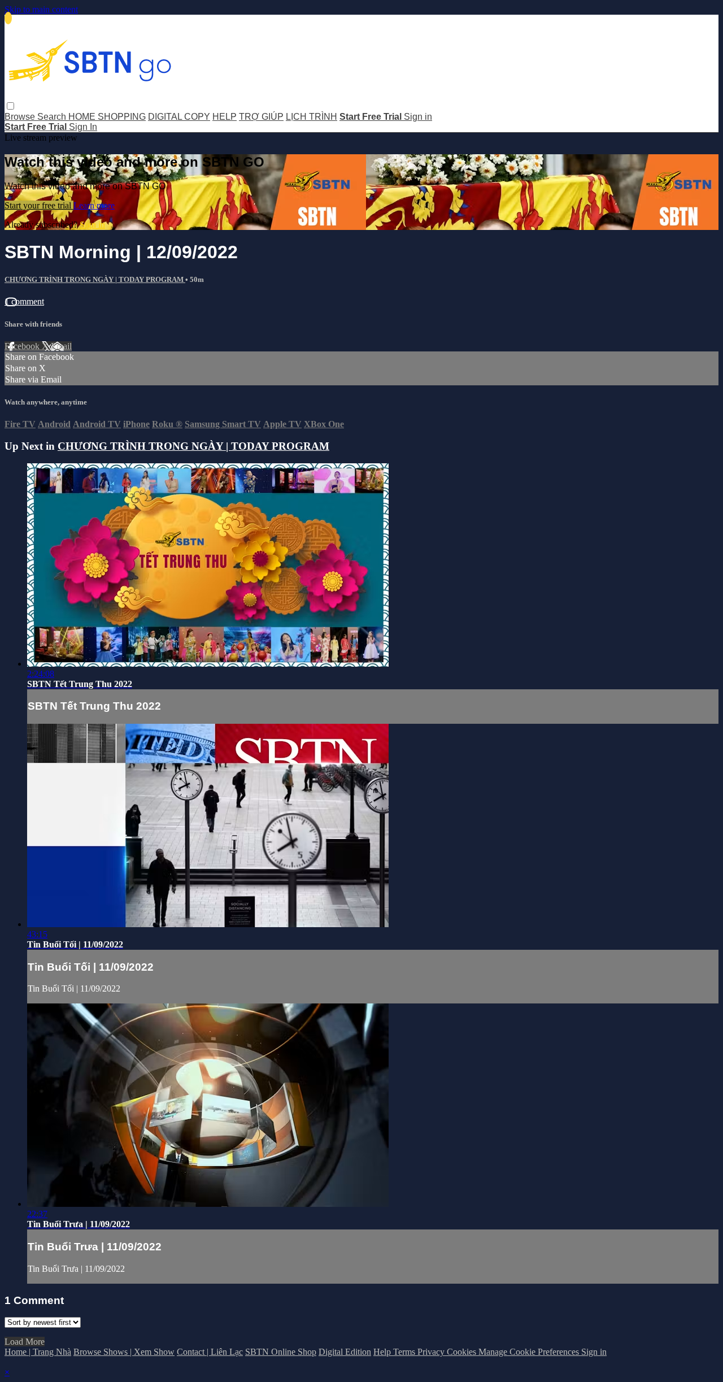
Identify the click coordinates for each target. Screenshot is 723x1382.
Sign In (83, 127)
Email (61, 346)
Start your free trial (39, 205)
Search (52, 116)
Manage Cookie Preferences (529, 1352)
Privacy (432, 1352)
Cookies (462, 1352)
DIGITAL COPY (179, 116)
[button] (10, 106)
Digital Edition (345, 1352)
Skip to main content (41, 9)
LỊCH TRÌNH (311, 116)
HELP (224, 116)
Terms (405, 1352)
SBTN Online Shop (280, 1352)
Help (383, 1352)
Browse (21, 116)
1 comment (24, 301)
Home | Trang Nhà (38, 1352)
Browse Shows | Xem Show (124, 1352)
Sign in (418, 116)
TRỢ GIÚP (261, 116)
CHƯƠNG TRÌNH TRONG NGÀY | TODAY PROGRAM (95, 279)
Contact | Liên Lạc (210, 1352)
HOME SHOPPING (107, 116)
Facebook (23, 346)
